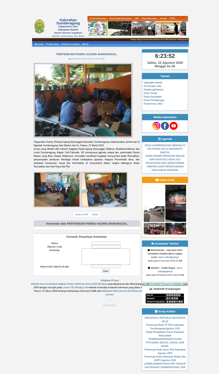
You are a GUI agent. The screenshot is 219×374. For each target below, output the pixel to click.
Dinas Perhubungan (154, 100)
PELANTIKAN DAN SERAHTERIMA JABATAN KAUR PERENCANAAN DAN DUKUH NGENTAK (165, 166)
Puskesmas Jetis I (153, 103)
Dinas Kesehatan (153, 96)
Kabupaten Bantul (153, 82)
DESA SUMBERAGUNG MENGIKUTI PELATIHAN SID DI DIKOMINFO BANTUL (165, 149)
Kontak (163, 18)
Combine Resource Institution (166, 284)
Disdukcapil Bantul (153, 89)
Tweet (95, 214)
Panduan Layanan (71, 44)
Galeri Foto (167, 180)
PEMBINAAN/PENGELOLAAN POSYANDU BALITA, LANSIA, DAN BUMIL (165, 342)
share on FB (81, 214)
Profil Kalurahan (98, 18)
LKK (137, 18)
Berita (85, 44)
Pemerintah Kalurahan (121, 18)
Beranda (39, 44)
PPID (172, 18)
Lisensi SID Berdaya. (74, 287)
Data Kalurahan (149, 18)
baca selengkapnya (169, 257)
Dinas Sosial (150, 93)
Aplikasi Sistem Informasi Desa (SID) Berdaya (82, 284)
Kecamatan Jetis (152, 86)
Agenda (166, 139)
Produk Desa (52, 44)
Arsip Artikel (166, 311)
